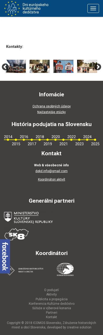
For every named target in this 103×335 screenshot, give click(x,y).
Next (97, 67)
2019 (48, 144)
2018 (40, 137)
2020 (55, 137)
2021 (63, 144)
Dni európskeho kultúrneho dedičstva (36, 8)
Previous (5, 67)
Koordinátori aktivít (51, 179)
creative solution (79, 327)
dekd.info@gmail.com (51, 171)
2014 (8, 137)
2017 (32, 144)
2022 (71, 137)
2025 (95, 144)
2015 (16, 144)
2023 (79, 144)
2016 (24, 137)
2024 (87, 137)
